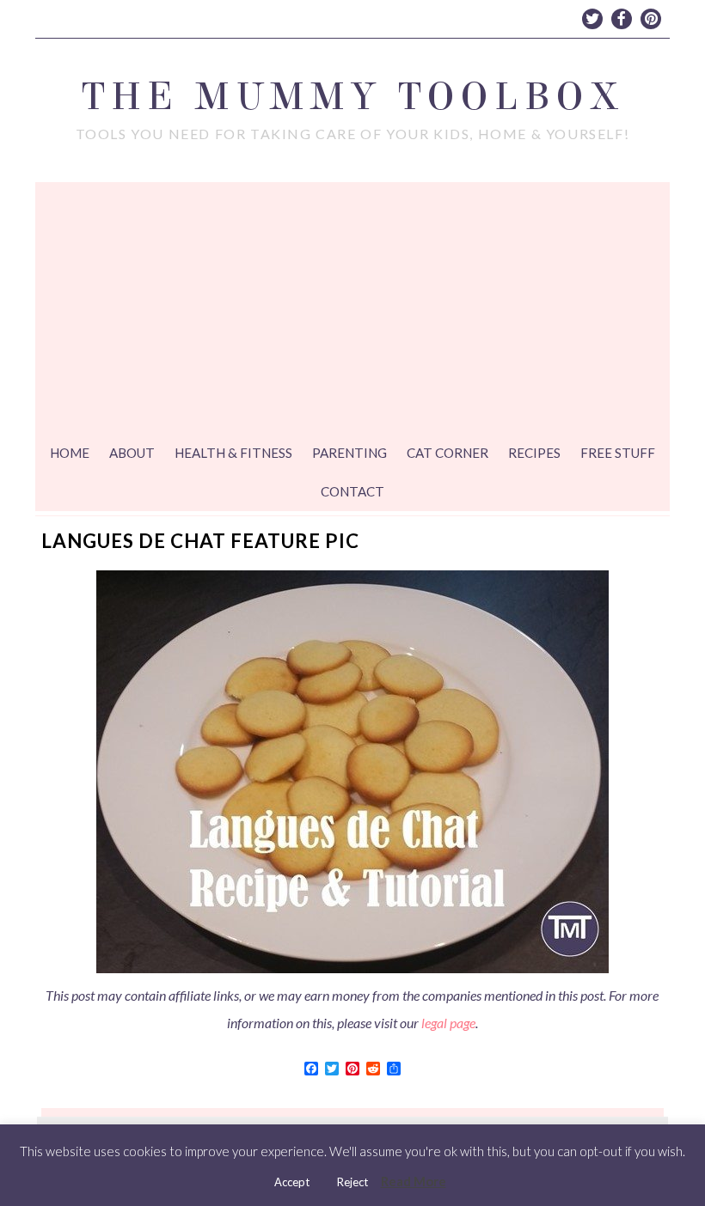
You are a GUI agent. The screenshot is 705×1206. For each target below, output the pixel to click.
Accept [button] (292, 1182)
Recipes (534, 452)
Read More (413, 1181)
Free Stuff (617, 452)
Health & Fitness (233, 452)
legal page (448, 1022)
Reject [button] (352, 1182)
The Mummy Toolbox (352, 96)
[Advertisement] (352, 311)
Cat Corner (447, 452)
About (132, 452)
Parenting (349, 452)
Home (69, 452)
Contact (352, 491)
